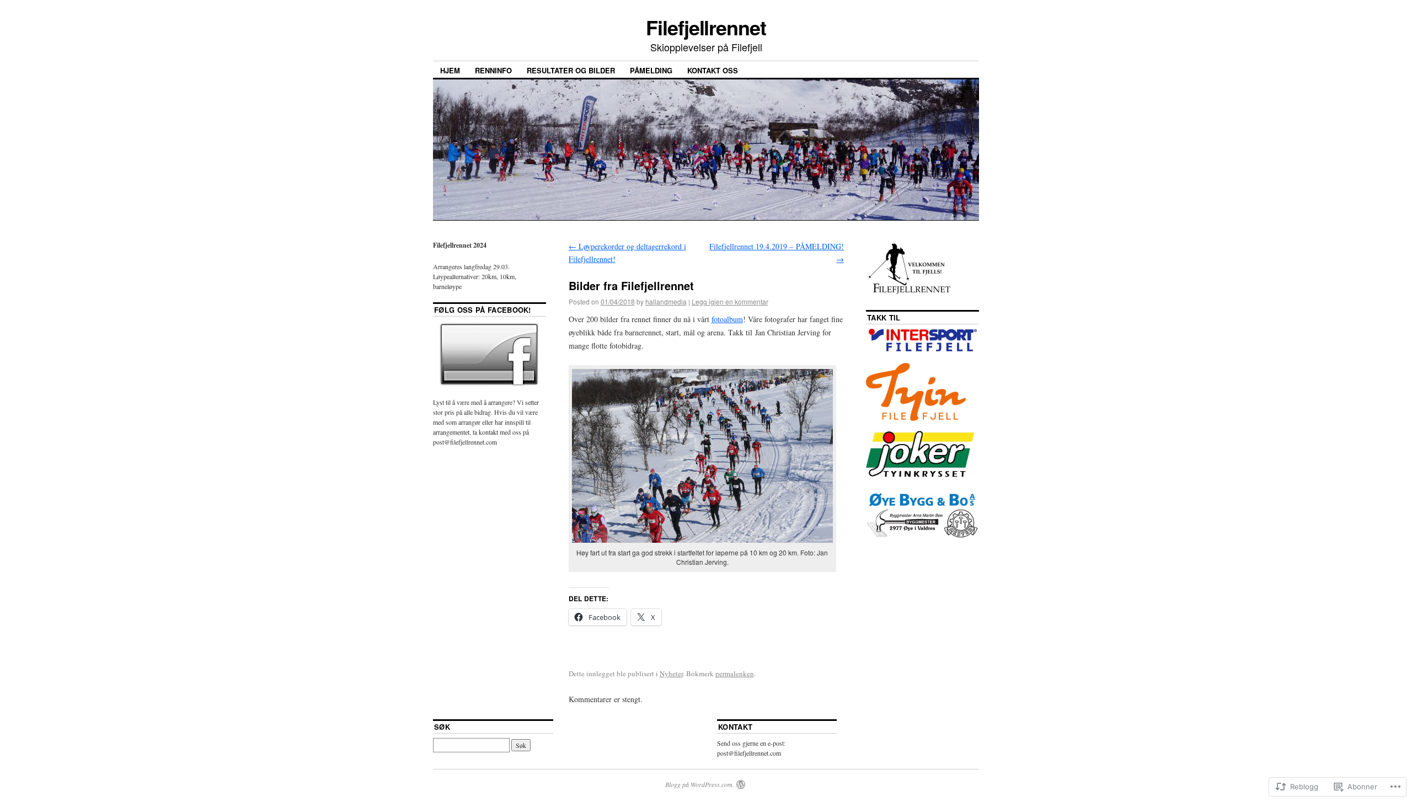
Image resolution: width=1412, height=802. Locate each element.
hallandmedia (666, 301)
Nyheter (671, 673)
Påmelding (651, 70)
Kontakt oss (712, 70)
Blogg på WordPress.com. (699, 784)
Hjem (450, 70)
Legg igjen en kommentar (730, 301)
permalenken (734, 673)
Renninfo (493, 70)
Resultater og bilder (571, 70)
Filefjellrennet (706, 27)
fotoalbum (727, 319)
